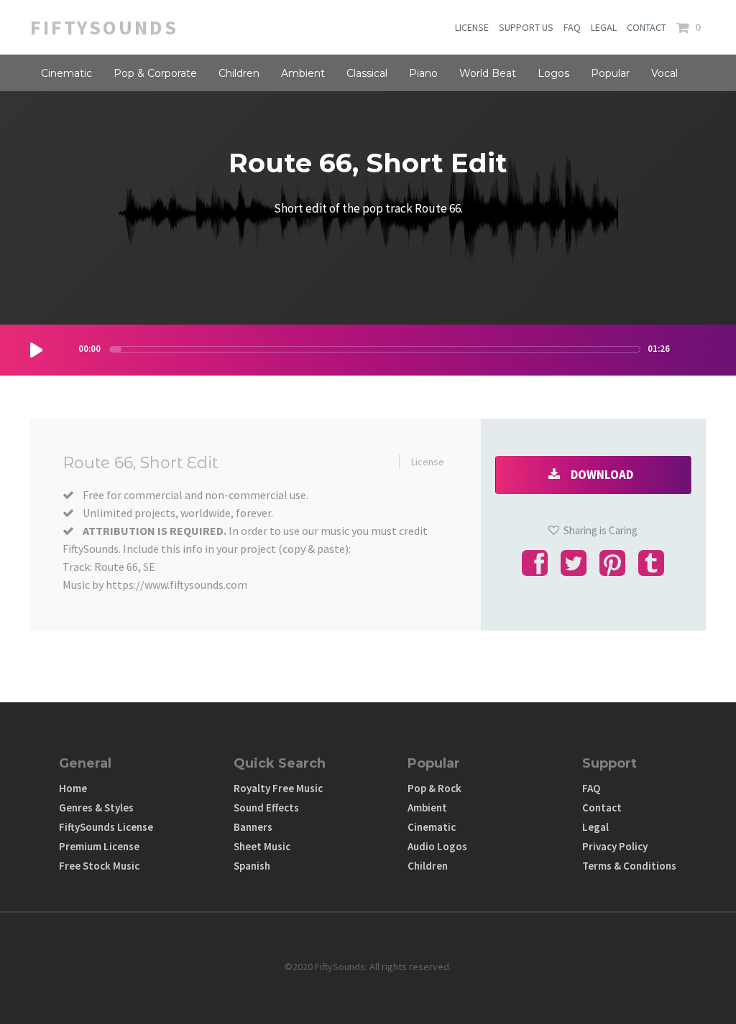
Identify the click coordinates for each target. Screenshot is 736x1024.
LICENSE (472, 27)
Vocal (664, 73)
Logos (553, 73)
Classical (366, 73)
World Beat (487, 73)
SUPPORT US (526, 27)
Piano (423, 73)
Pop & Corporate (155, 73)
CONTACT (646, 27)
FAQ (572, 27)
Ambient (303, 73)
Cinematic (66, 73)
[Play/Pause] (36, 350)
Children (238, 73)
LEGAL (604, 27)
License (427, 461)
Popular (610, 73)
